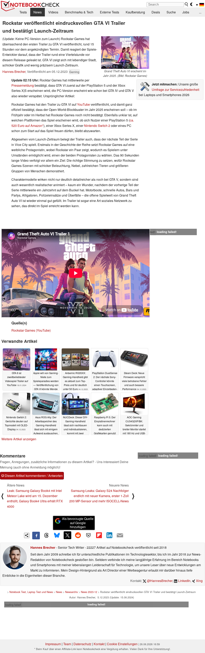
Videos (53, 12)
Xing (199, 580)
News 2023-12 (89, 592)
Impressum (53, 644)
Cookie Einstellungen (122, 644)
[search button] (186, 4)
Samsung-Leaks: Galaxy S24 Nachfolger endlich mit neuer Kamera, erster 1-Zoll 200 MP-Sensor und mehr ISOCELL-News (99, 496)
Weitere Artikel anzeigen (18, 439)
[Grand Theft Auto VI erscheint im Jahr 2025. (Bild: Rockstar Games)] (125, 52)
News (37, 12)
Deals (156, 12)
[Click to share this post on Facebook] (36, 535)
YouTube (83, 104)
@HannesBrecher (159, 580)
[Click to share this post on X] (67, 535)
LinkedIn (183, 580)
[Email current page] (120, 535)
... (200, 12)
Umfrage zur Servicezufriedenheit (175, 89)
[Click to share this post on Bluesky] (57, 535)
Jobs (185, 12)
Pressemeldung (22, 85)
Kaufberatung (135, 12)
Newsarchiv (71, 592)
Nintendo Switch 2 (97, 125)
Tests (23, 12)
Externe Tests (109, 12)
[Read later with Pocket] (88, 535)
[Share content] (26, 535)
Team (67, 644)
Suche (171, 12)
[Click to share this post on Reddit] (78, 535)
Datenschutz (82, 644)
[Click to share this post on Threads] (46, 535)
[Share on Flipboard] (99, 535)
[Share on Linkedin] (109, 535)
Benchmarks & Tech (79, 12)
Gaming (74, 72)
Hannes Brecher (13, 71)
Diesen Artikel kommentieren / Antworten (33, 475)
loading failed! (146, 232)
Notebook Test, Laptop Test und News (31, 592)
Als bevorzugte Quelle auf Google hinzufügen (77, 522)
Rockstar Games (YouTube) (31, 330)
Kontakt (99, 644)
